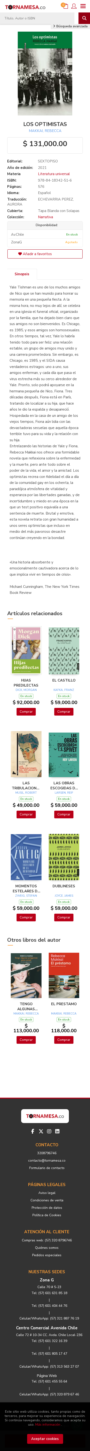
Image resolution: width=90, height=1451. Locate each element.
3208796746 (46, 1153)
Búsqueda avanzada (71, 26)
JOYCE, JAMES (64, 896)
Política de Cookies (46, 1215)
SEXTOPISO (48, 161)
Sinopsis (22, 274)
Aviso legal (46, 1193)
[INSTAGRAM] (49, 1131)
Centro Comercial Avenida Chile (47, 1328)
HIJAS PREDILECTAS (26, 683)
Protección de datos (47, 1207)
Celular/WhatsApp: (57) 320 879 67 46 (49, 1394)
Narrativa (45, 217)
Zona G (47, 1280)
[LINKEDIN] (57, 1131)
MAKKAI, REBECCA (45, 130)
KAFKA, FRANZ (64, 690)
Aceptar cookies (45, 1438)
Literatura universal (54, 174)
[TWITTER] (41, 1131)
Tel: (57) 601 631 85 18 (49, 1293)
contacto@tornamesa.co (47, 1160)
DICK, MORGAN (26, 690)
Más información (47, 1424)
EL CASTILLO (64, 680)
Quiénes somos (47, 1247)
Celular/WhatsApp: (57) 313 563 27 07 (49, 1366)
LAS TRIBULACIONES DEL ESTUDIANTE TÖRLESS (26, 785)
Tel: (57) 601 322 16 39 (49, 1341)
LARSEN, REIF (64, 793)
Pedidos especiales (46, 1255)
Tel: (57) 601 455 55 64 (49, 1381)
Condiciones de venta (46, 1200)
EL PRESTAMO (64, 1004)
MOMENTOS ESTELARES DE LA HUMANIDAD (26, 888)
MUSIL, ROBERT (26, 793)
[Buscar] (84, 18)
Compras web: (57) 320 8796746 (47, 1240)
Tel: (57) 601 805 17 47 (49, 1353)
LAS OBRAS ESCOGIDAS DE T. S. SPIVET (63, 785)
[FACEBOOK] (32, 1131)
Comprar (26, 711)
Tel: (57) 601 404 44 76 (49, 1305)
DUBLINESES (64, 886)
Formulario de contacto (47, 1168)
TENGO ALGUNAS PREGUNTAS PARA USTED (26, 1006)
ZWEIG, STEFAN (26, 896)
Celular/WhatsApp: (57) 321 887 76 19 (49, 1318)
